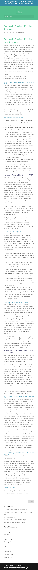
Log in (5, 549)
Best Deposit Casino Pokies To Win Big (15, 522)
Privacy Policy (9, 565)
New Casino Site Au (9, 517)
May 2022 (6, 534)
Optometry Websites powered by (14, 568)
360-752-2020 (19, 2)
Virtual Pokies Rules (9, 487)
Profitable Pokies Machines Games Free (15, 509)
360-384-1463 (9, 3)
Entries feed (7, 552)
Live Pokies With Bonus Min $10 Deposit (15, 520)
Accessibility (19, 565)
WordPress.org (8, 557)
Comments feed (8, 554)
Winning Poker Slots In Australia (13, 117)
